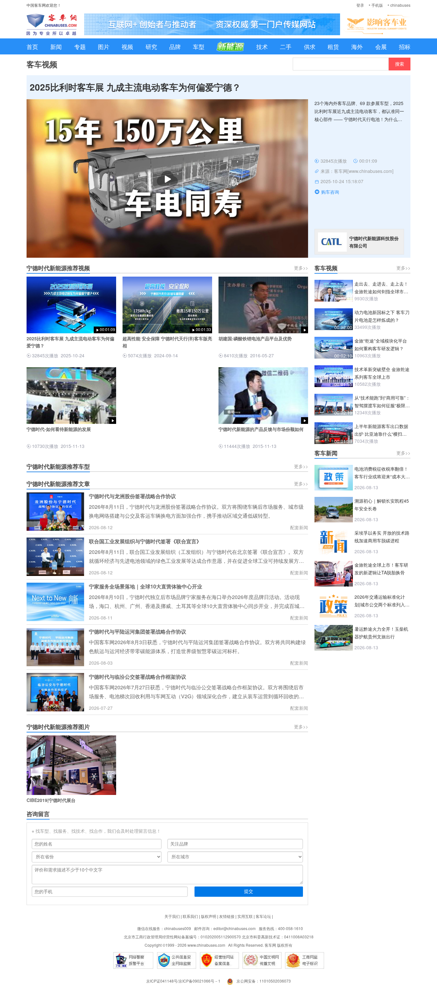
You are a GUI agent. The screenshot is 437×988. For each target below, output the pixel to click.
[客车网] (51, 24)
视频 (127, 46)
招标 (404, 46)
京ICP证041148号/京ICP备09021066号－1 (183, 981)
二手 (285, 46)
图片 (103, 46)
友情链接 (226, 916)
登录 (360, 5)
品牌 (175, 46)
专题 (80, 46)
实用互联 (245, 916)
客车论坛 (263, 916)
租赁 (333, 46)
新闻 (56, 46)
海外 (357, 46)
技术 (262, 46)
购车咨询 (330, 192)
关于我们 (172, 916)
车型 (198, 46)
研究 (151, 46)
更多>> (301, 267)
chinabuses (400, 5)
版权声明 (208, 916)
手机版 (377, 5)
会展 (381, 46)
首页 (32, 46)
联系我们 (190, 916)
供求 (309, 46)
